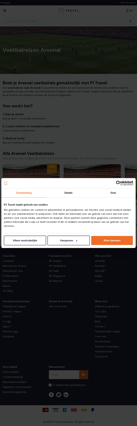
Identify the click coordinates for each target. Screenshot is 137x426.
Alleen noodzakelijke (25, 240)
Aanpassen (66, 240)
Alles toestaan (112, 240)
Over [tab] (113, 192)
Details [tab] (68, 192)
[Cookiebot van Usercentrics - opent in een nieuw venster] (118, 182)
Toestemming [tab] (24, 192)
